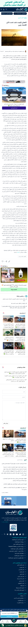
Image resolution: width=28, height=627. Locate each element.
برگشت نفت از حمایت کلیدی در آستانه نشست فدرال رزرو (14, 299)
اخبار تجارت (22, 572)
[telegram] (13, 534)
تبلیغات (22, 596)
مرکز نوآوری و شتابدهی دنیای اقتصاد (16, 558)
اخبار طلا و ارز (21, 569)
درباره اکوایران (21, 600)
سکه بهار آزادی (23, 13)
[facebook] (10, 534)
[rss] (4, 534)
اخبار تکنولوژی (21, 583)
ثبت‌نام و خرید (14, 108)
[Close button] (27, 610)
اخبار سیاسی (21, 581)
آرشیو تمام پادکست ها (19, 590)
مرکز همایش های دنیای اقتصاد (17, 549)
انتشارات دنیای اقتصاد (19, 555)
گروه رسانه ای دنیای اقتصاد (18, 539)
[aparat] (7, 534)
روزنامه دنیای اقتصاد (19, 542)
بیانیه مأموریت (20, 602)
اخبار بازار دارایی (21, 576)
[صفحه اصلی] (14, 620)
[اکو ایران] (21, 9)
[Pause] (2, 281)
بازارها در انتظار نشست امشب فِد (18, 303)
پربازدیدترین (20, 459)
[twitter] (20, 534)
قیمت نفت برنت (22, 256)
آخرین (25, 459)
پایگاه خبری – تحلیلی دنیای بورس (16, 551)
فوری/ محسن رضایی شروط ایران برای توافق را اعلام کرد (15, 484)
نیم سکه (8, 13)
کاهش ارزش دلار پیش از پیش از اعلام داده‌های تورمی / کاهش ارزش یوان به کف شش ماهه (13, 307)
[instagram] (23, 534)
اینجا (18, 252)
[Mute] (4, 281)
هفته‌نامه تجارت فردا (19, 553)
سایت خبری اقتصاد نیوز (18, 544)
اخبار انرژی (21, 18)
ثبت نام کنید (9, 616)
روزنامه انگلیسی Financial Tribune (16, 546)
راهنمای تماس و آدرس (19, 598)
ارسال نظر (6, 423)
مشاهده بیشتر (5, 492)
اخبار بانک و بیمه (20, 578)
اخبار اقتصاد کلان (20, 565)
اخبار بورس (22, 567)
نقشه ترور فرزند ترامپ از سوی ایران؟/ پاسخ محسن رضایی (14, 463)
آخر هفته (22, 585)
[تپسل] (2, 85)
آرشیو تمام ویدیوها (20, 588)
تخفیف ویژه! (14, 289)
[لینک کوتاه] (9, 261)
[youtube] (17, 534)
